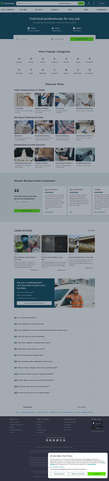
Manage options (59, 474)
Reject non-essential (78, 474)
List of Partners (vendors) (57, 467)
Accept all (96, 474)
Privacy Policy (92, 464)
